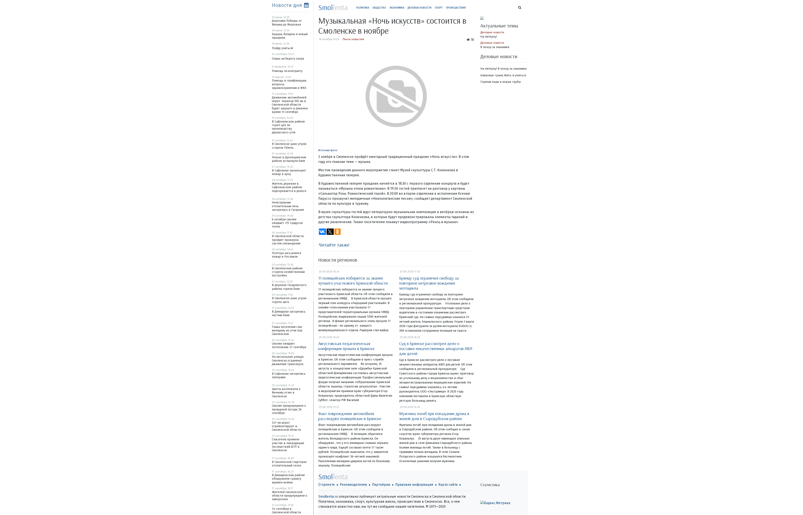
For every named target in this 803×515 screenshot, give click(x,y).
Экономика (396, 7)
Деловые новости (419, 7)
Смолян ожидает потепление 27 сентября (289, 345)
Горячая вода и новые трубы (500, 82)
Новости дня (287, 5)
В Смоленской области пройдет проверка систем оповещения (288, 239)
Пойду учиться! (282, 48)
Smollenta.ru (328, 496)
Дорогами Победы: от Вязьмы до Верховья (287, 22)
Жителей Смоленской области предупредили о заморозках (289, 495)
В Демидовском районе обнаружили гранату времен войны (288, 478)
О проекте (326, 485)
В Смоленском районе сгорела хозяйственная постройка (288, 272)
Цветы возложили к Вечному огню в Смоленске (286, 392)
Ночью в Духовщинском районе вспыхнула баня (289, 159)
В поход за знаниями (494, 47)
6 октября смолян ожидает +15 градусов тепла (287, 223)
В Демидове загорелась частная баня (289, 313)
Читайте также (333, 245)
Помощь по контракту (287, 71)
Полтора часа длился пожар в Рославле (286, 254)
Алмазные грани (491, 75)
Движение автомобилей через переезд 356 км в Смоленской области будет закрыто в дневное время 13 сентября (290, 105)
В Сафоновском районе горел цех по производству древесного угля (288, 127)
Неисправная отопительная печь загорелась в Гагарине (288, 206)
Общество (379, 7)
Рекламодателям (353, 485)
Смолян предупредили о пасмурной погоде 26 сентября (289, 409)
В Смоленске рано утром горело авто (289, 300)
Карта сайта (448, 485)
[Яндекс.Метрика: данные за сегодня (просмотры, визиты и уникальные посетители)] (495, 503)
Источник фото (327, 150)
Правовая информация (414, 485)
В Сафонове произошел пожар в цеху (289, 172)
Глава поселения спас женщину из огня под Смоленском (287, 330)
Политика (362, 7)
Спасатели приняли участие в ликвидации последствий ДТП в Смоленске (288, 445)
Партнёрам (381, 485)
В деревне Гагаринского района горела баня (289, 286)
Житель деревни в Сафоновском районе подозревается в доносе (289, 187)
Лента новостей (353, 39)
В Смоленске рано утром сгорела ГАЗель (289, 145)
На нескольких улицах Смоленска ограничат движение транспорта (288, 360)
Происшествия (456, 7)
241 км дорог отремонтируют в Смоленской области (286, 426)
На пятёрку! (488, 36)
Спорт (439, 7)
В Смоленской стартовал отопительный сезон (289, 463)
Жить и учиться (515, 75)
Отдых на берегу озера (288, 58)
